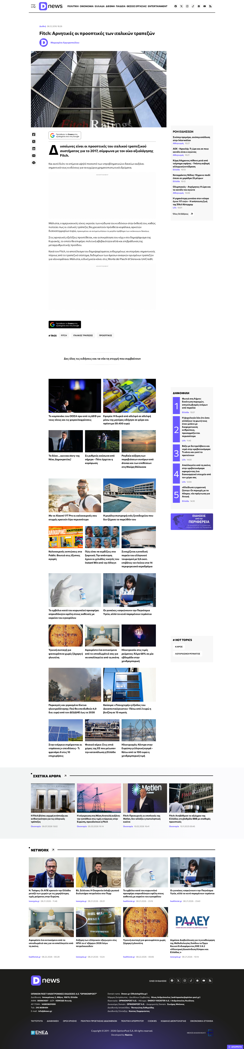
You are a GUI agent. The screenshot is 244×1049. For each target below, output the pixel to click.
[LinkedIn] (34, 148)
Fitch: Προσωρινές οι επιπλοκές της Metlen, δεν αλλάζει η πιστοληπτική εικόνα (141, 818)
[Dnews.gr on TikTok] (193, 6)
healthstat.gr (129, 901)
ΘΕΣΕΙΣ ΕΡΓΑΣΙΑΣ (137, 6)
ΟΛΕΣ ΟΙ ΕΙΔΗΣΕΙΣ (157, 981)
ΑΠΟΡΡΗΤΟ (236, 1047)
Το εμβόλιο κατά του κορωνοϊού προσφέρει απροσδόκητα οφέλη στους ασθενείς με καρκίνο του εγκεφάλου (74, 614)
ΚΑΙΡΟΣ (179, 646)
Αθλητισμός (178, 143)
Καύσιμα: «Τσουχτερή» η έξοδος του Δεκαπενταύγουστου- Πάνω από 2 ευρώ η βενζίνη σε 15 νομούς (127, 708)
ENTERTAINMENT (157, 6)
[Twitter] (34, 141)
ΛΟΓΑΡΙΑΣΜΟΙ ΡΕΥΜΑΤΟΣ (187, 653)
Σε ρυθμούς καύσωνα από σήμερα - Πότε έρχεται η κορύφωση (100, 459)
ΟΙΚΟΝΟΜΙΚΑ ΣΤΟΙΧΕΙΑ (201, 1021)
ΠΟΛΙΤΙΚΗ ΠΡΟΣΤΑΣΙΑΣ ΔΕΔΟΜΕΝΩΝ (99, 1021)
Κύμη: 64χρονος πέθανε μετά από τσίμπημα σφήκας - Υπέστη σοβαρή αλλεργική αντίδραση (191, 163)
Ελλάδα (176, 169)
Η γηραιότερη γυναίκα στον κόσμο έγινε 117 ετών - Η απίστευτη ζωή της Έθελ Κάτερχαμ (191, 201)
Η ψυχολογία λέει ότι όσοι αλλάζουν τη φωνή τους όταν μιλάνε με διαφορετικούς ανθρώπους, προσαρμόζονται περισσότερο (196, 426)
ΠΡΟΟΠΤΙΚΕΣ (105, 335)
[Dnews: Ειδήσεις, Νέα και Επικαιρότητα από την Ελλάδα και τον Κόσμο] (50, 6)
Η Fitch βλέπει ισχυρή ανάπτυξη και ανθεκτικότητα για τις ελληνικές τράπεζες (49, 818)
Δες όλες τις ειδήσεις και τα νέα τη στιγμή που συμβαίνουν (102, 358)
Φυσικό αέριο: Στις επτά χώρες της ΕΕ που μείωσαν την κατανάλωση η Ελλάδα (100, 748)
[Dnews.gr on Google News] (199, 6)
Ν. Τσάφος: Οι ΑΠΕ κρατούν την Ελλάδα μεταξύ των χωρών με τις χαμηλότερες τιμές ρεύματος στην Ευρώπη (50, 893)
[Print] (34, 163)
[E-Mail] (34, 155)
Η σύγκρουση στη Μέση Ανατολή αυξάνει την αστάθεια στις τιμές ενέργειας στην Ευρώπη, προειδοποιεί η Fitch (98, 818)
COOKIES (152, 1021)
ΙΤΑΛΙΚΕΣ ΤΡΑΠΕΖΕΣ (83, 335)
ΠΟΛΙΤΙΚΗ (73, 6)
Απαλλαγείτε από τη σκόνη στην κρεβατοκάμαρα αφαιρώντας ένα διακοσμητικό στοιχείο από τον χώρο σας (196, 471)
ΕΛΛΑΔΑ (100, 6)
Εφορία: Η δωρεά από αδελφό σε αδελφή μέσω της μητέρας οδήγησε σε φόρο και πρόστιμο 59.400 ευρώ (127, 419)
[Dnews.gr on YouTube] (204, 6)
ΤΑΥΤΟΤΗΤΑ (37, 1021)
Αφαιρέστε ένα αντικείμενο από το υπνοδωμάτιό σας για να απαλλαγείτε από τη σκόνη (102, 653)
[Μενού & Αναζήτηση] (33, 6)
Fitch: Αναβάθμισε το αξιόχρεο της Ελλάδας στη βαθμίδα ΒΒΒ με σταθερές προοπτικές (190, 818)
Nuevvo (128, 1034)
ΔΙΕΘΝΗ (110, 6)
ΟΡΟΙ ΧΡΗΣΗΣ (70, 1021)
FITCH (64, 335)
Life (174, 207)
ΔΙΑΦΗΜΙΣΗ (53, 1021)
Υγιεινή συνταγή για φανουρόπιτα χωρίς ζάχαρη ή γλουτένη (66, 653)
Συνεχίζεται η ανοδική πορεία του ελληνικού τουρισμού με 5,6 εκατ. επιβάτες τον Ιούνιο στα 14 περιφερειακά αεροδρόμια (137, 559)
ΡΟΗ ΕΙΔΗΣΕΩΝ (183, 131)
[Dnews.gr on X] (181, 6)
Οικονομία (36, 826)
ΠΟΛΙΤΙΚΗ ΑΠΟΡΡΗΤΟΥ (132, 1021)
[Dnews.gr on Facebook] (175, 6)
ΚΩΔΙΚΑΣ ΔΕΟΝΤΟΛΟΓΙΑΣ (173, 1021)
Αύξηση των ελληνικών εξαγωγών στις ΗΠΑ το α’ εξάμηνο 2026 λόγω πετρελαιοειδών (96, 943)
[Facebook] (34, 134)
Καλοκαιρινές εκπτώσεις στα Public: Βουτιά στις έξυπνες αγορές (65, 555)
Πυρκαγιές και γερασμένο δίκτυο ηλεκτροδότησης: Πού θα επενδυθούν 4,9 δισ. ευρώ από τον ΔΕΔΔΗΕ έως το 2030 (72, 708)
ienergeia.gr (34, 901)
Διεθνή (42, 26)
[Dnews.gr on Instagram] (187, 6)
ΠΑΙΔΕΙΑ (121, 6)
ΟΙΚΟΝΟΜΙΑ (87, 6)
